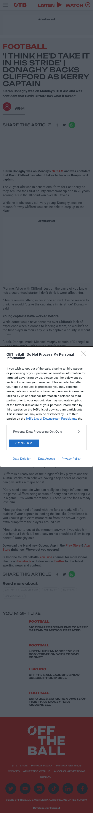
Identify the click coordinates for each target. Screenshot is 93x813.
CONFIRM (24, 443)
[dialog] (46, 406)
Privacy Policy (71, 458)
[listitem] (46, 431)
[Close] (84, 355)
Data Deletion (22, 458)
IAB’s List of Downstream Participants (51, 418)
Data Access (46, 458)
